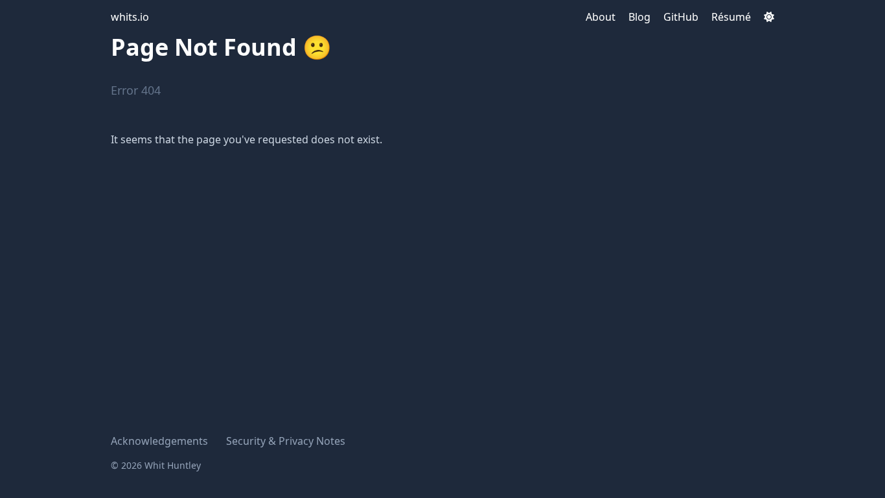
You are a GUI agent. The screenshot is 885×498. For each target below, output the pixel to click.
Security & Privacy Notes (285, 441)
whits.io (130, 17)
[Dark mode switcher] (769, 17)
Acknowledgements (159, 441)
